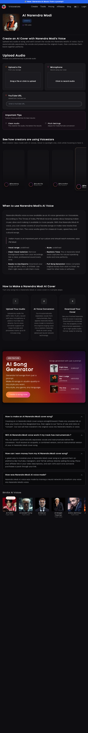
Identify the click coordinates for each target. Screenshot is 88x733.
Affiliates (60, 7)
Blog (69, 7)
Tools (43, 7)
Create (34, 7)
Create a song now (18, 395)
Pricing (51, 7)
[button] (65, 368)
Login (84, 7)
